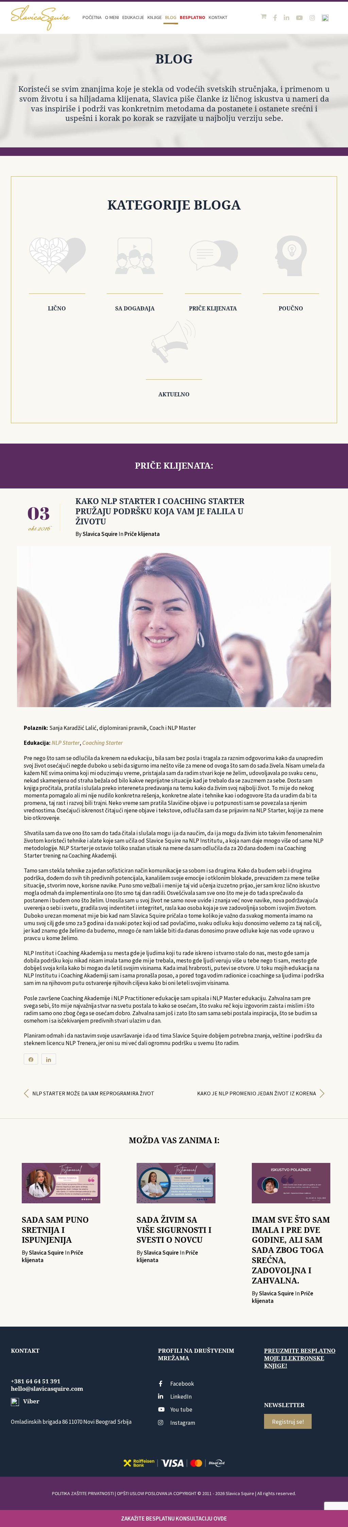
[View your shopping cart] (264, 16)
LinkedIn (181, 1396)
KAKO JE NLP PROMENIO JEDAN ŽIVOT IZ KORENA (256, 1093)
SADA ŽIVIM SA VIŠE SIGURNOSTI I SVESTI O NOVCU (174, 1230)
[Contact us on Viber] (325, 18)
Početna (92, 17)
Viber (30, 1401)
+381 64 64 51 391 (35, 1381)
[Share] (31, 1059)
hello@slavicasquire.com (47, 1388)
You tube (181, 1409)
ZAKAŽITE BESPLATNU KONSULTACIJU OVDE (174, 1518)
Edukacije (133, 17)
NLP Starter (66, 743)
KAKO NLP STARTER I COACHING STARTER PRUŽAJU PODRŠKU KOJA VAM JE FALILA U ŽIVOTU (159, 511)
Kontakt (218, 17)
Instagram (182, 1422)
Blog (170, 17)
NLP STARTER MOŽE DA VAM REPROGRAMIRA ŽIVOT (93, 1093)
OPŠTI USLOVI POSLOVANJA (144, 1493)
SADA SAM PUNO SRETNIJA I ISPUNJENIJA (55, 1230)
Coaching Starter (102, 743)
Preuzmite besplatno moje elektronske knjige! (299, 1358)
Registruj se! (288, 1421)
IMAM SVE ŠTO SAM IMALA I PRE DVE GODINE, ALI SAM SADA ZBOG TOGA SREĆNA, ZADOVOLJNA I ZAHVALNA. (291, 1250)
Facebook (182, 1383)
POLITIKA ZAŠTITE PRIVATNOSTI (83, 1493)
